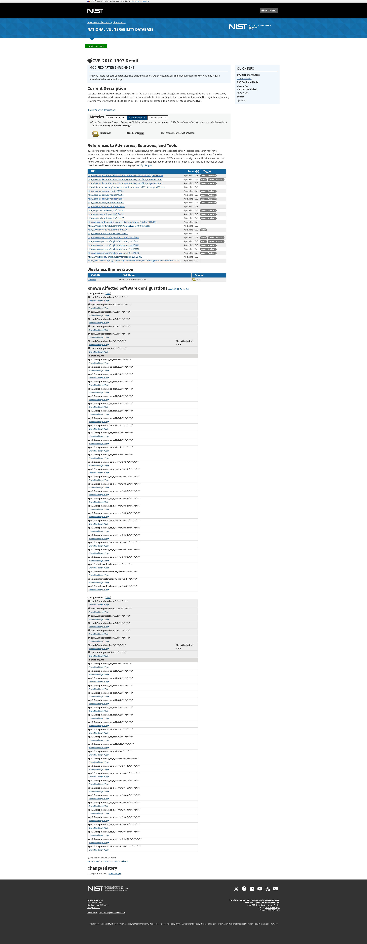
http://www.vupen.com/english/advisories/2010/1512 (113, 241)
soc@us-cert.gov (272, 907)
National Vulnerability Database (120, 29)
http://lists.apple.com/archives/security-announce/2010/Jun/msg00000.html (125, 179)
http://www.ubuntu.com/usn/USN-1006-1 (108, 233)
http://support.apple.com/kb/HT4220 (106, 214)
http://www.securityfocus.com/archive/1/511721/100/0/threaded (119, 225)
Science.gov (264, 923)
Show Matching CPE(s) (98, 301)
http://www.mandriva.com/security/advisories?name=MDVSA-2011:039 (122, 222)
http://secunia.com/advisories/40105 (106, 191)
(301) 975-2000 (93, 907)
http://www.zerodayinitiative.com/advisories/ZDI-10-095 (115, 256)
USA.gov (274, 923)
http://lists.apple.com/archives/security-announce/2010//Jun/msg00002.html (125, 175)
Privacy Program (119, 923)
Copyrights (132, 923)
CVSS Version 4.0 (116, 117)
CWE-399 (92, 279)
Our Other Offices (117, 912)
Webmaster (92, 912)
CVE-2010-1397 (244, 78)
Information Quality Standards (231, 923)
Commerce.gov (251, 923)
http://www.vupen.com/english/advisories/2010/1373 (113, 237)
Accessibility (106, 923)
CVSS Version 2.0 (158, 117)
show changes (115, 873)
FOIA (178, 923)
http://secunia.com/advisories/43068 (106, 202)
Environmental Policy (191, 923)
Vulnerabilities (96, 46)
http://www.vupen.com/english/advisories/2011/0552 (113, 253)
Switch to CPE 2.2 (178, 289)
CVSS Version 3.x (137, 117)
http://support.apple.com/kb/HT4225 (106, 218)
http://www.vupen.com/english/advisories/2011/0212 (113, 249)
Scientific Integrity (208, 923)
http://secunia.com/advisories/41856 (106, 198)
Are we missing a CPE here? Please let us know (107, 861)
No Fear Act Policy (167, 923)
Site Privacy (94, 923)
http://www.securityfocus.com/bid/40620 (107, 229)
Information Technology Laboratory (106, 22)
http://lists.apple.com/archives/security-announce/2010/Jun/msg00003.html (125, 183)
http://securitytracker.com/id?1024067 (106, 206)
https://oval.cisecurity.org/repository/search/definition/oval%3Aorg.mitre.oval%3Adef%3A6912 (134, 260)
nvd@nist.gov (145, 165)
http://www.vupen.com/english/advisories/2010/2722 (113, 245)
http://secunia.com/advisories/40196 (106, 195)
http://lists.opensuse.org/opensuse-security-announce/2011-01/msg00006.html (126, 187)
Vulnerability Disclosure (148, 923)
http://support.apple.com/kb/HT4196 (106, 210)
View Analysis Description (102, 110)
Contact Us (104, 912)
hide (108, 293)
